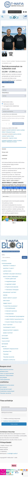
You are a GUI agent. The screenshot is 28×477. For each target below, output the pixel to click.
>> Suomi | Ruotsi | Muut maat (13, 322)
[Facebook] (23, 12)
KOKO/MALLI (5, 92)
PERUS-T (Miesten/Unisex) (8, 132)
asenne (15, 134)
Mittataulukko (4, 371)
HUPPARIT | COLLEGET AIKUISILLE (12, 273)
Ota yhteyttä (3, 377)
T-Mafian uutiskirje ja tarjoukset (11, 418)
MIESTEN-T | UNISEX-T (9, 265)
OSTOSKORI (5, 343)
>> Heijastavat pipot (10, 281)
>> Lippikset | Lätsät (10, 284)
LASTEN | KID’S (7, 271)
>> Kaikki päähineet (10, 278)
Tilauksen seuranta (8, 357)
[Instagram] (26, 12)
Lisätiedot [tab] (4, 155)
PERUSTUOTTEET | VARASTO (10, 330)
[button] (15, 11)
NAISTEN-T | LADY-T (8, 268)
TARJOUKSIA (5, 338)
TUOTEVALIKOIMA (6, 263)
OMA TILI (4, 346)
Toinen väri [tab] (5, 152)
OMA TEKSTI (6, 300)
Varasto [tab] (4, 149)
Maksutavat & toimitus (6, 369)
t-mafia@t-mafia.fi (12, 453)
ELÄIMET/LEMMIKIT (11, 130)
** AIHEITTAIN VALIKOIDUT (10, 306)
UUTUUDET (5, 335)
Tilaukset (5, 354)
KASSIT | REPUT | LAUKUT (10, 298)
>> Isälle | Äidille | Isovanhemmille (14, 319)
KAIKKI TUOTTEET (8, 333)
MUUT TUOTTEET (8, 324)
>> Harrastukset (9, 313)
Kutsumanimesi (5, 407)
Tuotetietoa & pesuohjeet (7, 391)
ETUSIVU (4, 260)
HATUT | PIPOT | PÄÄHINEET (10, 276)
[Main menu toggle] (3, 11)
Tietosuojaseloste (5, 379)
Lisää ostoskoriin (18, 123)
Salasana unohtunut (9, 359)
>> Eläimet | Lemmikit (11, 311)
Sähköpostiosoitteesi (6, 412)
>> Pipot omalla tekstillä (11, 287)
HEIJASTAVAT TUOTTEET (9, 292)
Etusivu (4, 61)
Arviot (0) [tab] (4, 158)
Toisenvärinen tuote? (6, 389)
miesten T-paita (6, 136)
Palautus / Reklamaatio (6, 375)
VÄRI (3, 86)
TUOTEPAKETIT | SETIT (9, 327)
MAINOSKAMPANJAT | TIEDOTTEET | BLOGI (10, 251)
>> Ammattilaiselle (10, 308)
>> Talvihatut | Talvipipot (11, 289)
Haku (3, 254)
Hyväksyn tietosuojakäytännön (11, 421)
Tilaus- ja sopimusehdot (7, 373)
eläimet (19, 134)
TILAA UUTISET (6, 341)
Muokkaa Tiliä (7, 351)
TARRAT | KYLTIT (7, 303)
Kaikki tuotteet (11, 61)
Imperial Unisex (13, 138)
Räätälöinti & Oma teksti (7, 385)
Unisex (12, 136)
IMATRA (5, 295)
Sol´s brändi (3, 387)
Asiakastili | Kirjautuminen (10, 348)
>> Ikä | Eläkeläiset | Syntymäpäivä (14, 316)
